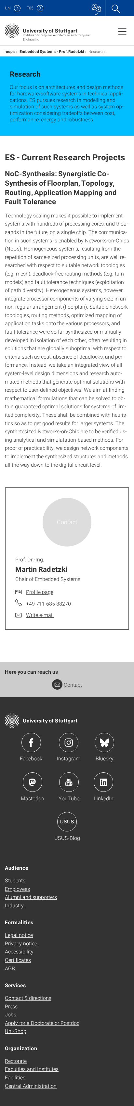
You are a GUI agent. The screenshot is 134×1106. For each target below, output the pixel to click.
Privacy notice (21, 943)
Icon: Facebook (31, 742)
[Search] (115, 8)
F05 (30, 8)
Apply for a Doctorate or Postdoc (42, 1022)
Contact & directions (28, 997)
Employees (17, 888)
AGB (10, 968)
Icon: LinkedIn (103, 782)
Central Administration (31, 1085)
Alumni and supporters (31, 896)
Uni (8, 8)
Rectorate (16, 1060)
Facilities (15, 1077)
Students (15, 880)
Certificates (18, 959)
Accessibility (19, 951)
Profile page (39, 591)
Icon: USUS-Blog (67, 821)
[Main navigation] (122, 31)
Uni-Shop (15, 1030)
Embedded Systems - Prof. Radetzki (52, 51)
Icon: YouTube (69, 782)
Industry (14, 905)
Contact (73, 684)
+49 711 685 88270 (48, 603)
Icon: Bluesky (104, 742)
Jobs (10, 1014)
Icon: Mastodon (32, 782)
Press (11, 1006)
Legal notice (19, 934)
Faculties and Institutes (32, 1068)
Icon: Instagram (68, 742)
